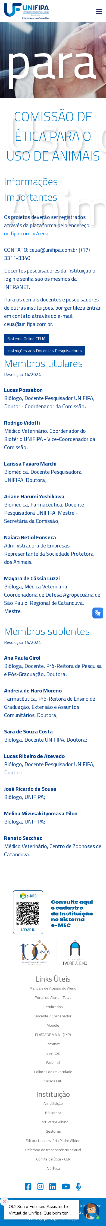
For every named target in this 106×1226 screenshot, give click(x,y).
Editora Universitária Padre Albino (53, 1140)
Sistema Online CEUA (26, 338)
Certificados (53, 1006)
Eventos (53, 1053)
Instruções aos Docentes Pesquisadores (44, 351)
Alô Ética (53, 1168)
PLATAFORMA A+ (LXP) (53, 1034)
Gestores (53, 1131)
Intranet (53, 1043)
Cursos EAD (53, 1081)
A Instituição (53, 1103)
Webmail (53, 1062)
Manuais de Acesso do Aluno (53, 988)
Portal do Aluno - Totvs (53, 997)
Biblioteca (53, 1112)
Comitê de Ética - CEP (53, 1159)
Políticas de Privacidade (53, 1071)
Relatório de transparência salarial (53, 1149)
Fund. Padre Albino (53, 1122)
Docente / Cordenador (53, 1016)
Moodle (53, 1025)
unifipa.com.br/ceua (26, 233)
